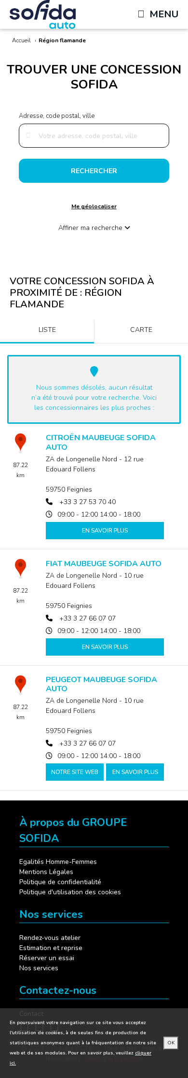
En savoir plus (105, 530)
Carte (141, 329)
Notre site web (74, 772)
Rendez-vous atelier (50, 937)
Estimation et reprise (50, 947)
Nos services (38, 968)
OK (171, 1043)
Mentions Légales (46, 871)
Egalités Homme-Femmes (58, 861)
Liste (47, 329)
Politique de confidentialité (60, 882)
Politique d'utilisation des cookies (70, 892)
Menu (163, 14)
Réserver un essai (46, 958)
